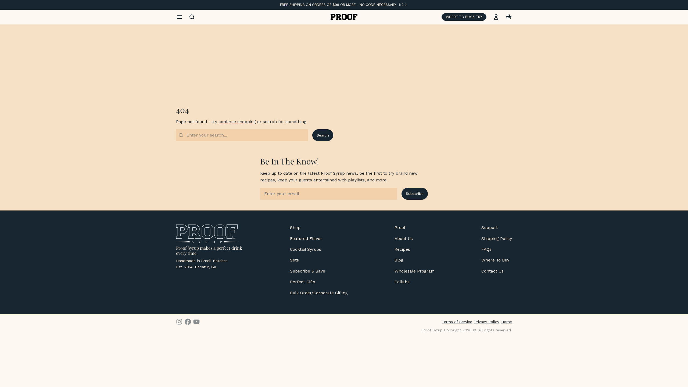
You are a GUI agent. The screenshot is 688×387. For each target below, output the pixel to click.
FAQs (486, 249)
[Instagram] (179, 321)
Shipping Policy (496, 238)
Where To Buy (495, 260)
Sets (294, 260)
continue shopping (237, 121)
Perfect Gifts (302, 282)
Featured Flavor (306, 238)
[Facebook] (188, 321)
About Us (404, 238)
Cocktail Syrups (305, 249)
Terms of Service (457, 322)
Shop (295, 227)
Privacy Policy (486, 322)
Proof (400, 227)
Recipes (402, 249)
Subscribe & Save (307, 271)
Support (489, 227)
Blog (399, 260)
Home (506, 322)
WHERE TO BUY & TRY (464, 17)
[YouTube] (196, 321)
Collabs (402, 282)
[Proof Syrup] (344, 17)
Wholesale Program (415, 271)
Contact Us (492, 271)
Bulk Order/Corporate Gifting (319, 293)
